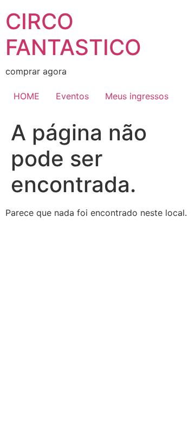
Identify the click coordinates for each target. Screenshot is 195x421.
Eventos (72, 96)
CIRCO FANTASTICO (73, 34)
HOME (27, 96)
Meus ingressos (136, 96)
